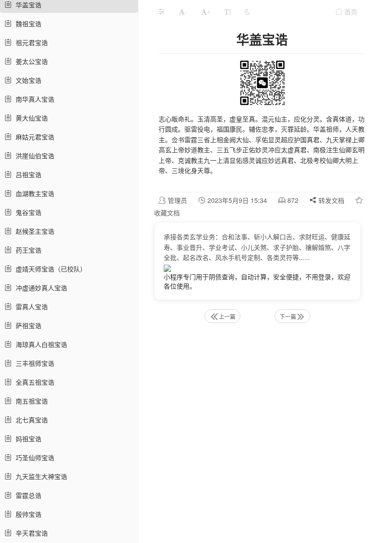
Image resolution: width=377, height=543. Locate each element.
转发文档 (330, 200)
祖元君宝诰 (30, 42)
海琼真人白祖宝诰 (39, 344)
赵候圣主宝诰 (33, 231)
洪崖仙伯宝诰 (33, 155)
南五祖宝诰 (30, 400)
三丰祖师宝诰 (33, 363)
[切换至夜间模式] (247, 11)
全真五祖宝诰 (33, 382)
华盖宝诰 (26, 4)
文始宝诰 (26, 80)
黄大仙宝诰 (30, 117)
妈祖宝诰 (26, 438)
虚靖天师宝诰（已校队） (49, 268)
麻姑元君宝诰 (33, 136)
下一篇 (288, 316)
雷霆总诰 (26, 495)
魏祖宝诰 (26, 23)
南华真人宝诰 (33, 99)
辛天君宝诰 (30, 532)
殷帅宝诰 (26, 514)
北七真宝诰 (30, 419)
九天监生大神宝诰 (39, 476)
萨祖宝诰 (26, 325)
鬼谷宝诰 (26, 212)
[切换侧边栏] (161, 11)
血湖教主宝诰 (33, 193)
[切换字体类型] (227, 11)
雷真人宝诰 (30, 306)
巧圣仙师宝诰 (33, 457)
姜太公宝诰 (30, 61)
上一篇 (227, 316)
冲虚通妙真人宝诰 (39, 287)
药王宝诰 (26, 249)
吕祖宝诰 (26, 174)
